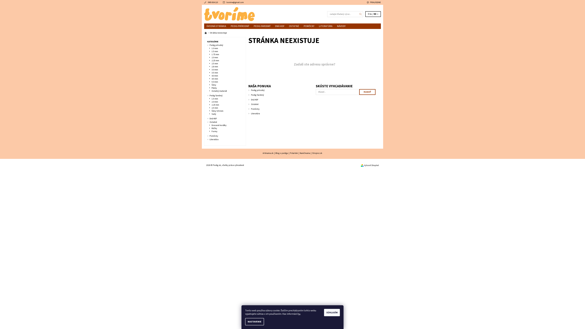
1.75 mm (215, 54)
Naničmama (305, 153)
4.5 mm (215, 78)
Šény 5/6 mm (217, 111)
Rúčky (214, 128)
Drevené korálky (219, 125)
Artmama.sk (268, 153)
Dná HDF (279, 26)
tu (299, 314)
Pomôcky (309, 26)
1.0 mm (215, 48)
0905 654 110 (213, 2)
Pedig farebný (262, 26)
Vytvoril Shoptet (371, 165)
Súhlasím (332, 312)
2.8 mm (215, 66)
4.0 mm (215, 75)
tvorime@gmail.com (235, 2)
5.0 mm (215, 81)
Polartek (294, 153)
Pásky (214, 88)
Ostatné (294, 26)
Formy (214, 131)
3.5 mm (215, 72)
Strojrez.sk (317, 153)
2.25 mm (215, 60)
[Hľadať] (360, 14)
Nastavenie (254, 321)
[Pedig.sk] (229, 14)
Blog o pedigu (281, 153)
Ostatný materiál (219, 91)
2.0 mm (215, 57)
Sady (214, 114)
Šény (214, 85)
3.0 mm (215, 69)
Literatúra (325, 26)
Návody (341, 26)
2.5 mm (215, 63)
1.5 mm (215, 51)
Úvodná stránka (216, 26)
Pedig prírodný (240, 26)
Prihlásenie (375, 2)
